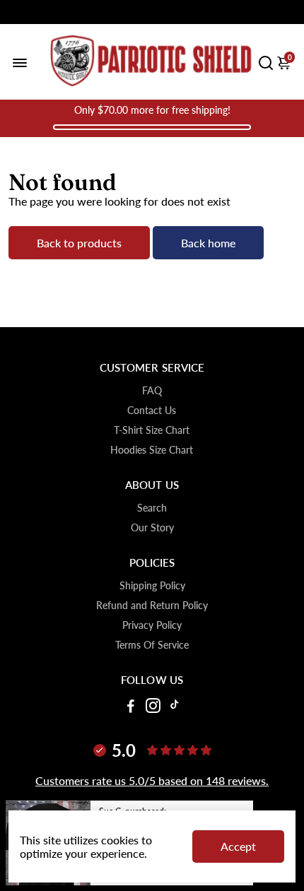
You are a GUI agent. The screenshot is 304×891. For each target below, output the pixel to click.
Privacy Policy (152, 625)
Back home (208, 242)
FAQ (152, 390)
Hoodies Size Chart (151, 450)
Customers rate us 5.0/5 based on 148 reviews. (152, 780)
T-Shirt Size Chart (151, 430)
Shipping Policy (152, 585)
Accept (238, 846)
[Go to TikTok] (175, 707)
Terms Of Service (152, 645)
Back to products (79, 242)
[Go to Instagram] (153, 707)
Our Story (152, 527)
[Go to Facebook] (131, 707)
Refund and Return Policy (152, 605)
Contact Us (151, 410)
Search (152, 508)
